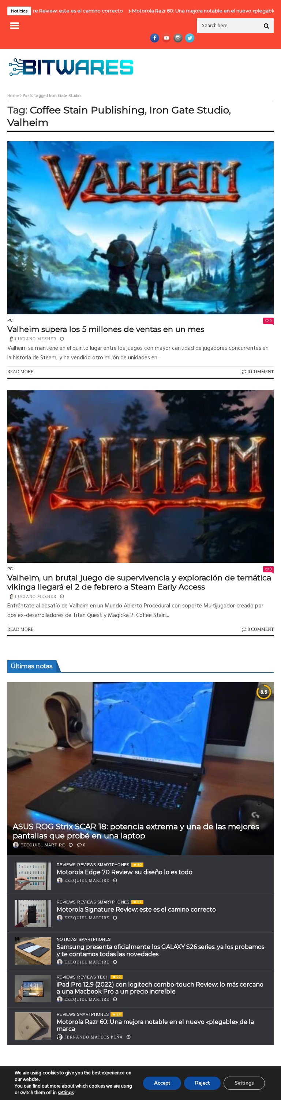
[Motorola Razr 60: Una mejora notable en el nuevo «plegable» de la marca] (33, 1026)
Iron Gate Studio (189, 110)
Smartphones (95, 939)
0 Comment (261, 371)
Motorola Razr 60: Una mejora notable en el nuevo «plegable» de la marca (193, 11)
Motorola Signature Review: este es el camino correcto (136, 909)
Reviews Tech (93, 977)
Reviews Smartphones (103, 865)
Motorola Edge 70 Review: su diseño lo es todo (124, 872)
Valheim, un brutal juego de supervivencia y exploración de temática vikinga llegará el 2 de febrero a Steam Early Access (139, 582)
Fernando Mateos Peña (93, 1037)
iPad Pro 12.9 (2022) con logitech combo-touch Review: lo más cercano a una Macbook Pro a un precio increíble (160, 988)
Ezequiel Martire (42, 845)
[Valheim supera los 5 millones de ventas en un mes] (140, 227)
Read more (20, 371)
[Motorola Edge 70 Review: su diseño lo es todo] (33, 876)
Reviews (66, 865)
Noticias (67, 939)
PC (10, 320)
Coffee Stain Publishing (87, 110)
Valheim (27, 122)
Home (13, 96)
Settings (244, 1083)
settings (66, 1093)
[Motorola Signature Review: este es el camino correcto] (33, 913)
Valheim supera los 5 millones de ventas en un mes (105, 329)
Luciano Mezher (35, 339)
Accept (162, 1083)
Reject (202, 1083)
